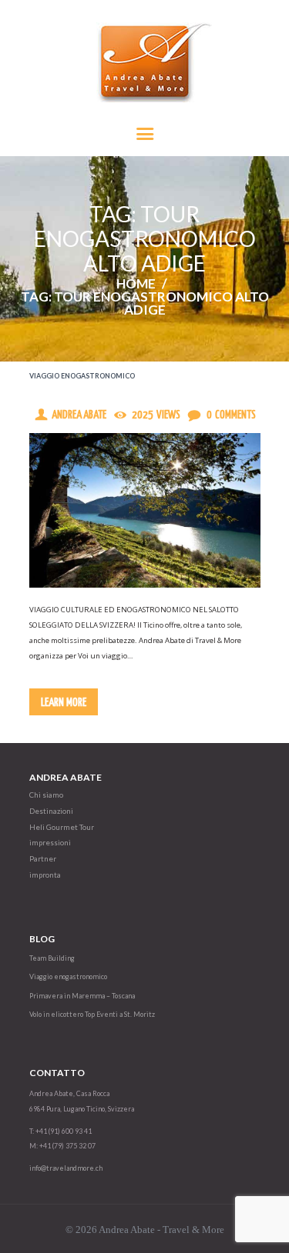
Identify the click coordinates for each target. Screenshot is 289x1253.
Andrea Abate (79, 415)
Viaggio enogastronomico (82, 376)
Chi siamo (46, 795)
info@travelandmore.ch (65, 1168)
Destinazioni (51, 811)
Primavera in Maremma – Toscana (82, 995)
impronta (45, 875)
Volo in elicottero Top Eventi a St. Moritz (92, 1014)
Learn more (63, 702)
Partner (42, 859)
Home (136, 283)
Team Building (52, 958)
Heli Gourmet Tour (61, 827)
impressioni (50, 842)
